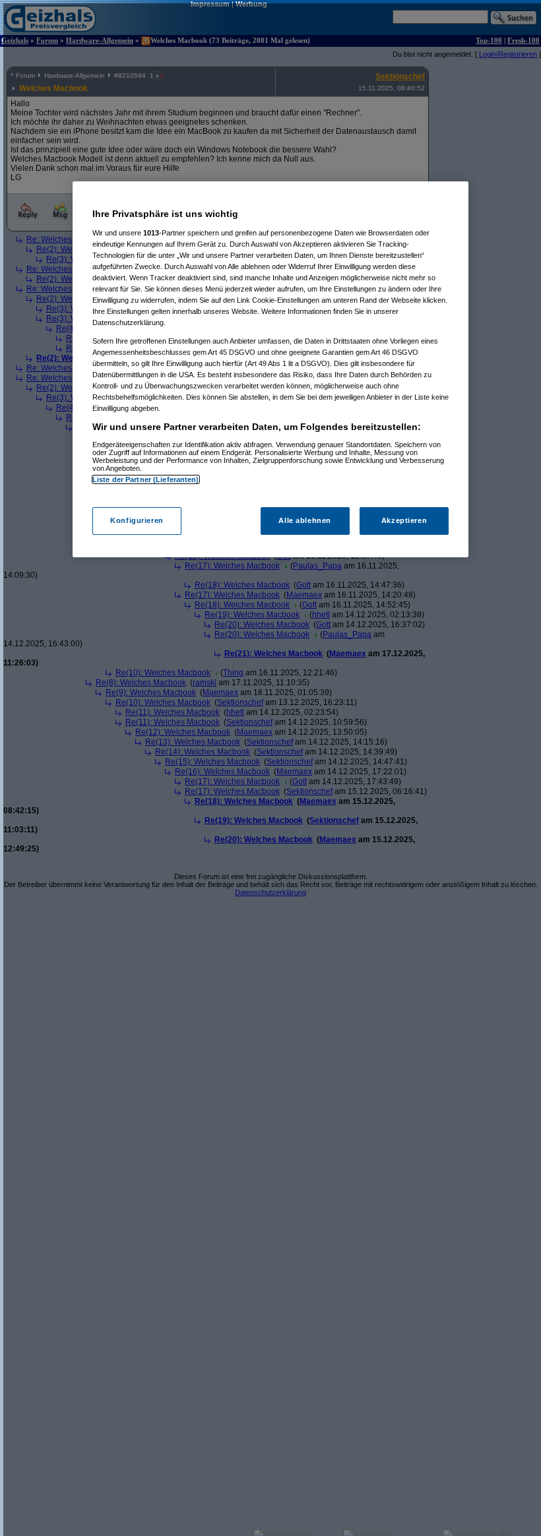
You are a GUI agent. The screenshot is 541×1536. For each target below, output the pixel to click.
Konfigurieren (136, 520)
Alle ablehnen (304, 520)
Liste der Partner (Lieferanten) (145, 479)
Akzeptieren (404, 520)
